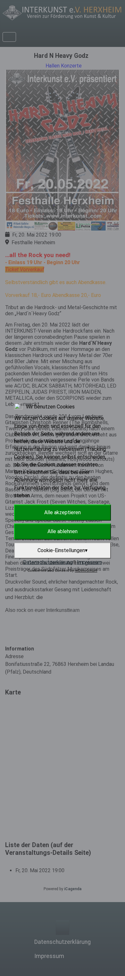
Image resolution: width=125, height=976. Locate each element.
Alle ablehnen (62, 531)
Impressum (89, 562)
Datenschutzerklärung (48, 562)
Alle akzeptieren (62, 512)
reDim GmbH (86, 571)
